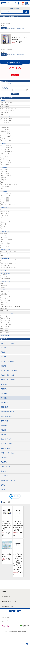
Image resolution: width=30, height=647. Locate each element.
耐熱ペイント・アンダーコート (9, 204)
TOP (27, 645)
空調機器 (4, 384)
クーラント (4, 241)
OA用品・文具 (5, 466)
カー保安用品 (4, 167)
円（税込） (18, 42)
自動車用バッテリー (6, 127)
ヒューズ (3, 225)
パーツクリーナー (5, 247)
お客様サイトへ (6, 617)
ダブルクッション (5, 326)
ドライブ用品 (4, 298)
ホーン (3, 228)
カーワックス (4, 104)
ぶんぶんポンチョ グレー (6, 555)
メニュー (27, 4)
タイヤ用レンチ (5, 265)
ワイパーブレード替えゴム (8, 120)
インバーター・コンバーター (8, 139)
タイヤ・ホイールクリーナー (8, 108)
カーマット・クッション (7, 313)
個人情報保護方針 (6, 596)
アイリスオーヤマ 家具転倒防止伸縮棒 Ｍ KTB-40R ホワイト (18, 525)
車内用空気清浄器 (5, 278)
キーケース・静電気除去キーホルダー (10, 306)
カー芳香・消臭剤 (5, 273)
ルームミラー (20, 16)
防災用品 (4, 347)
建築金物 (4, 425)
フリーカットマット (6, 322)
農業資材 (4, 366)
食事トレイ (4, 302)
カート (23, 4)
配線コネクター (5, 215)
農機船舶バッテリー (6, 131)
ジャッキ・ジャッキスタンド (8, 260)
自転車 (3, 352)
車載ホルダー (4, 285)
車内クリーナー (5, 114)
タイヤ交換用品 (5, 258)
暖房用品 (4, 462)
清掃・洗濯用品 (6, 448)
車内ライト (4, 304)
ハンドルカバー (5, 315)
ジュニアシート (5, 332)
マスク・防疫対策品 (7, 361)
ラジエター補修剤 (5, 243)
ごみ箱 (3, 287)
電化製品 (4, 434)
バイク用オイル (5, 149)
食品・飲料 (4, 471)
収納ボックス (4, 310)
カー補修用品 (4, 191)
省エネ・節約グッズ (7, 375)
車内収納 (3, 293)
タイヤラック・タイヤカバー (8, 267)
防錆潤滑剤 (4, 233)
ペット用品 (4, 402)
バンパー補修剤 (5, 199)
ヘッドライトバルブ (6, 253)
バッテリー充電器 (5, 137)
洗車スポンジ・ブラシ (6, 102)
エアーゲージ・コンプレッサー (9, 263)
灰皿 (2, 283)
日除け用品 (4, 308)
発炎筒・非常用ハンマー (7, 175)
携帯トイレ (4, 188)
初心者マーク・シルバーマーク (9, 184)
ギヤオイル (4, 155)
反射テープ (4, 182)
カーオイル (3, 143)
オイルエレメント (5, 160)
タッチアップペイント (6, 193)
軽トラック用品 (5, 335)
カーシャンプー (5, 106)
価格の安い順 (11, 28)
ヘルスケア (4, 476)
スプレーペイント (5, 195)
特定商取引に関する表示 (8, 606)
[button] (15, 496)
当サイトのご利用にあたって (9, 601)
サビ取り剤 (4, 203)
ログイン (19, 4)
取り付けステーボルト (6, 221)
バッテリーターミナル (6, 135)
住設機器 (4, 457)
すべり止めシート (5, 296)
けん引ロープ (4, 181)
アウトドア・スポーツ (8, 379)
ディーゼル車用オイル (6, 147)
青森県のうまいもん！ (8, 480)
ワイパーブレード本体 (6, 118)
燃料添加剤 (4, 159)
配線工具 (3, 223)
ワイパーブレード (5, 117)
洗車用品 (3, 100)
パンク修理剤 (4, 169)
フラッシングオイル (6, 162)
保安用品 (3, 179)
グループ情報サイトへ (8, 621)
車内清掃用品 (4, 112)
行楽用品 (4, 357)
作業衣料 (4, 393)
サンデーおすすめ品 (7, 343)
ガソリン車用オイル (6, 145)
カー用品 (3, 16)
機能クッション (5, 328)
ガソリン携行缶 (5, 173)
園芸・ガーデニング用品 (9, 370)
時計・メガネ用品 (6, 489)
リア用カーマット (5, 318)
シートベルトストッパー (7, 300)
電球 (2, 255)
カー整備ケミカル (5, 231)
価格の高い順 (20, 28)
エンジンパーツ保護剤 (6, 239)
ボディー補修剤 (5, 197)
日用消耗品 (4, 407)
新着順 (3, 28)
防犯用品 (4, 389)
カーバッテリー (5, 125)
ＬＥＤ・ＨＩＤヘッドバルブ (8, 251)
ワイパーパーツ (5, 122)
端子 (2, 217)
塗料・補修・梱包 (6, 416)
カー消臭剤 (4, 276)
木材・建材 (4, 421)
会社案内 (4, 591)
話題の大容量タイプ (7, 412)
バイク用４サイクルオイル (8, 151)
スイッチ (3, 219)
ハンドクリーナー (5, 245)
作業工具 (3, 177)
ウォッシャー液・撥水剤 (7, 110)
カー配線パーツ (5, 207)
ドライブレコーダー (6, 270)
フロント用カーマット (6, 317)
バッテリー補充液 (5, 133)
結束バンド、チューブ (6, 211)
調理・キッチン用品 (7, 453)
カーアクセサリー (11, 16)
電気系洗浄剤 (4, 237)
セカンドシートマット (6, 320)
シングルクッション (6, 324)
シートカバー (4, 330)
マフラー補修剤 (5, 201)
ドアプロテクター (5, 186)
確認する (15, 75)
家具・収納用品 (6, 439)
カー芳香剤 (4, 274)
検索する (15, 93)
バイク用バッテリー (6, 129)
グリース (3, 235)
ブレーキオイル (5, 153)
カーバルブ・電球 (5, 249)
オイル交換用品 (5, 164)
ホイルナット (4, 261)
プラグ (3, 226)
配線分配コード (5, 213)
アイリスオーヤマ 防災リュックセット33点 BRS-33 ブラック (6, 525)
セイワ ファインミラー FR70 (19, 38)
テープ (3, 209)
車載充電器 (4, 295)
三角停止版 (4, 171)
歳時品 (3, 485)
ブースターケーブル (6, 140)
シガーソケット (5, 291)
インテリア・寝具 (6, 444)
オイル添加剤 (4, 157)
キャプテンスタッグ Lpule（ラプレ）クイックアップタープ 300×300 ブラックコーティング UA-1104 (18, 561)
